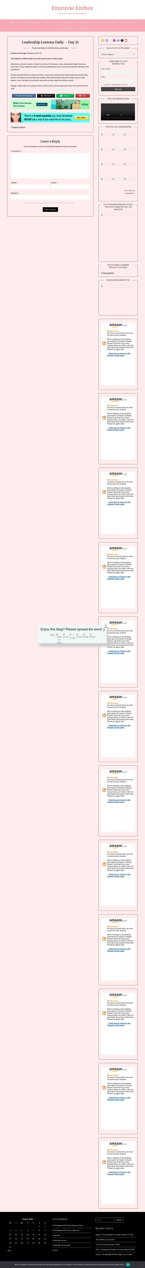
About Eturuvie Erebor (30, 22)
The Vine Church (102, 1244)
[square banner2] (118, 286)
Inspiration (56, 1235)
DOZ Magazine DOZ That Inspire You (66, 1230)
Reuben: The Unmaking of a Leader (108, 1235)
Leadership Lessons (60, 1240)
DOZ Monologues (65, 28)
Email (54, 183)
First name (105, 69)
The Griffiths (100, 1240)
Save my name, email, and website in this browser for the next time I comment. (50, 203)
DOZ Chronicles (66, 22)
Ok (128, 1264)
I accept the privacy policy (115, 85)
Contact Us (82, 28)
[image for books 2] (118, 215)
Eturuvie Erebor (72, 8)
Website (15, 193)
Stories (55, 1250)
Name (14, 183)
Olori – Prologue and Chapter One (108, 1249)
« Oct (9, 1250)
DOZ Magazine (84, 22)
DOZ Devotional (128, 22)
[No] (142, 1264)
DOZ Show (111, 22)
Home (12, 22)
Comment (16, 151)
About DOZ (49, 22)
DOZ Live (99, 22)
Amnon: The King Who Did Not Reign (109, 1254)
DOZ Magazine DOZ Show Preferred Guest (68, 1225)
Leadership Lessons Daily (61, 1245)
